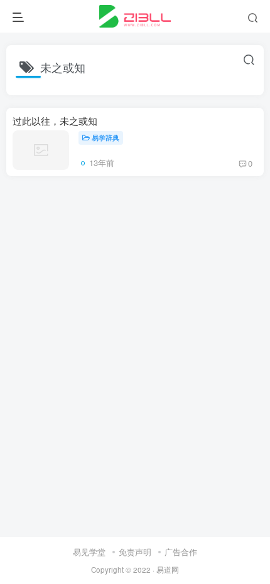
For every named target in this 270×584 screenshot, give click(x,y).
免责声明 (135, 552)
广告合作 (181, 552)
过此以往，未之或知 (55, 120)
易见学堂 (89, 552)
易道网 (167, 570)
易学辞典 (105, 137)
